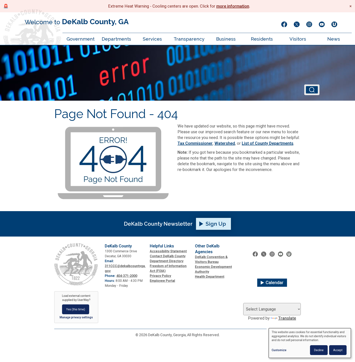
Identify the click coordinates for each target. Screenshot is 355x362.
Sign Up (216, 224)
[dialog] (310, 343)
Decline (319, 350)
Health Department (209, 277)
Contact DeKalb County (168, 256)
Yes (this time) (75, 309)
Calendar (275, 282)
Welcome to (77, 21)
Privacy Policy (160, 276)
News (333, 39)
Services (152, 39)
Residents (262, 39)
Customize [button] (279, 350)
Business (226, 39)
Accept (337, 350)
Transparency (189, 39)
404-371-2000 (126, 276)
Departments (116, 39)
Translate (287, 318)
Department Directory (166, 261)
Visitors (297, 39)
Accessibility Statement (168, 251)
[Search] (311, 89)
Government (81, 39)
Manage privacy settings (76, 317)
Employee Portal (162, 281)
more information (232, 6)
